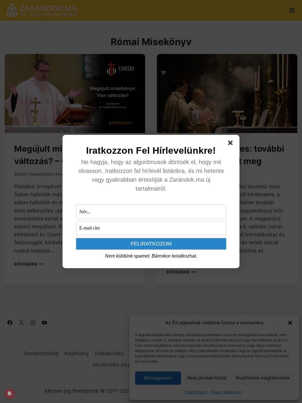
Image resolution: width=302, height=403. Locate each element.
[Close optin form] (231, 144)
